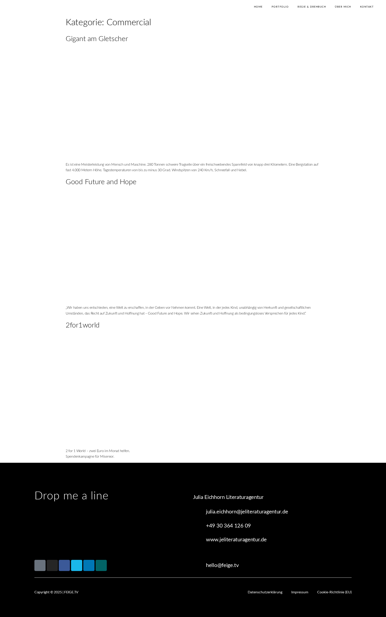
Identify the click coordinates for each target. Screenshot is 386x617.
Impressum (299, 592)
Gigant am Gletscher (97, 38)
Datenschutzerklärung (265, 592)
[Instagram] (52, 565)
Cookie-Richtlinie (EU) (334, 592)
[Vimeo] (76, 565)
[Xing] (101, 565)
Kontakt (367, 7)
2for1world (83, 325)
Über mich (343, 7)
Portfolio (280, 7)
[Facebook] (64, 565)
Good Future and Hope (101, 182)
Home (258, 7)
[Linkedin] (88, 565)
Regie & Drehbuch (312, 7)
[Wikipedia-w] (40, 565)
